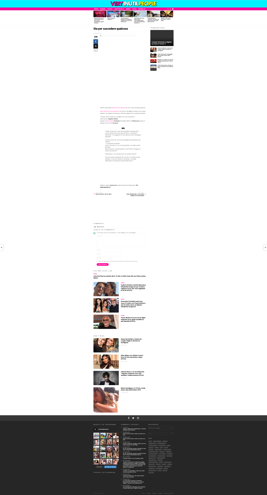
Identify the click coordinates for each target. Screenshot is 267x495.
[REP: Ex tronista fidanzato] (113, 14)
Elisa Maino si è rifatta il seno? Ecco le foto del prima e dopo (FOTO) (132, 357)
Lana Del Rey (152, 458)
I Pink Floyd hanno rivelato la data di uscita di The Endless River (165, 66)
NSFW (161, 462)
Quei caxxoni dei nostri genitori (109, 111)
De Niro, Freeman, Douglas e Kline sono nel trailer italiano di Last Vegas (134, 444)
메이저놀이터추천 (126, 432)
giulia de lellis (159, 449)
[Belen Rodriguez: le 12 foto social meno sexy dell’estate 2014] (106, 400)
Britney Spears (153, 443)
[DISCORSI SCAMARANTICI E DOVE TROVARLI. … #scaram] (116, 462)
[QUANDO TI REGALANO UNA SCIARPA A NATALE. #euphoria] (96, 442)
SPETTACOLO (119, 9)
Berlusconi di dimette (118, 107)
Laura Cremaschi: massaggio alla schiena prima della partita (165, 55)
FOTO (134, 9)
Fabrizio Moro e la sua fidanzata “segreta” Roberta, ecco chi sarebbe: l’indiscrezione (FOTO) (132, 373)
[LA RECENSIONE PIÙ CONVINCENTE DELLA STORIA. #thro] (96, 462)
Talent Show (167, 466)
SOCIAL (110, 9)
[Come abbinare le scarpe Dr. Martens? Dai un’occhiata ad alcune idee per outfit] (153, 14)
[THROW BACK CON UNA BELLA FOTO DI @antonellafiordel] (103, 436)
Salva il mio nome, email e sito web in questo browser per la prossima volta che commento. (118, 261)
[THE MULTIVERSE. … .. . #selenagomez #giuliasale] (109, 455)
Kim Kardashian (153, 455)
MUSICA (95, 273)
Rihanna (170, 464)
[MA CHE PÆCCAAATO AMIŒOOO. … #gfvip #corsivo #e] (109, 442)
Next (173, 17)
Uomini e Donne (153, 470)
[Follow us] (170, 9)
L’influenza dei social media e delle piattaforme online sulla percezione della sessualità (139, 20)
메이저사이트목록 (126, 456)
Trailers (166, 468)
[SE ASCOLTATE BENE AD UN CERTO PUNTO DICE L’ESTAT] (109, 436)
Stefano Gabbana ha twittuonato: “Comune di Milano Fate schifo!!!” (134, 429)
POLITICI (158, 464)
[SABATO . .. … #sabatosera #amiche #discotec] (103, 462)
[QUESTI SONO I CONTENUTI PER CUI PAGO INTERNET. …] (103, 442)
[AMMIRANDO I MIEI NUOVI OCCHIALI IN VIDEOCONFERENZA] (96, 449)
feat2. (169, 445)
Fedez (157, 447)
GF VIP (166, 447)
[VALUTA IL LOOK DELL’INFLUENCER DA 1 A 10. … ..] (96, 455)
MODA (128, 9)
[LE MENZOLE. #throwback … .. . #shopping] (103, 449)
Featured (151, 447)
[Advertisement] (123, 96)
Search (172, 433)
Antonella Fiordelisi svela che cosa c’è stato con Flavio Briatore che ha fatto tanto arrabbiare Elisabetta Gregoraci (133, 303)
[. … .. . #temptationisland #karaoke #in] (109, 449)
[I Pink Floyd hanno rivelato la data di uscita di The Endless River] (153, 68)
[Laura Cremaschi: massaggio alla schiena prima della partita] (153, 56)
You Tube (151, 472)
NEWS (96, 9)
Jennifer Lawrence (153, 453)
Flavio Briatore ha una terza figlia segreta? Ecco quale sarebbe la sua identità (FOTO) (133, 319)
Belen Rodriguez (157, 441)
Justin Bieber (162, 453)
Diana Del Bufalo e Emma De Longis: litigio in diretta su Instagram (131, 340)
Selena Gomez (153, 466)
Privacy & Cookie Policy (169, 493)
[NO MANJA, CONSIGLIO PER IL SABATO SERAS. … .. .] (116, 436)
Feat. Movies (162, 445)
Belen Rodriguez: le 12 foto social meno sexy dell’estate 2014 (133, 389)
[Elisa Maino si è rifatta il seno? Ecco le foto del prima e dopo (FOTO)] (106, 362)
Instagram (162, 451)
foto (162, 447)
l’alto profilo (109, 121)
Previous (94, 17)
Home (143, 493)
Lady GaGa (170, 455)
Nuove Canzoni (168, 462)
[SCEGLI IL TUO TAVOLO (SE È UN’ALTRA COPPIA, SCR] (96, 436)
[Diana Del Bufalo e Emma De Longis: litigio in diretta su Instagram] (106, 345)
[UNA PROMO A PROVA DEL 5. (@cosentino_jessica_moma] (109, 462)
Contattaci (148, 493)
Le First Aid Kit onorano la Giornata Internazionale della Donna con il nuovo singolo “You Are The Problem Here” (133, 482)
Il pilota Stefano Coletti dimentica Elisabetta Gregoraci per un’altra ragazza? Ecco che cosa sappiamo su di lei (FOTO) (133, 287)
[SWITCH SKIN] (173, 9)
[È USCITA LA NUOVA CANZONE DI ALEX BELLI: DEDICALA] (116, 449)
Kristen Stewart (161, 455)
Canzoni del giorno (153, 445)
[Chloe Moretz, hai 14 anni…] (1, 247)
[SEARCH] (168, 9)
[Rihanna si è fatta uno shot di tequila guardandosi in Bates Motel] (153, 61)
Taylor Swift (152, 468)
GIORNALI (151, 449)
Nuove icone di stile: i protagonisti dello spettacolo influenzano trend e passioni (99, 20)
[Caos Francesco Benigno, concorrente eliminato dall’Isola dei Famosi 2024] (126, 14)
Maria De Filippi (153, 460)
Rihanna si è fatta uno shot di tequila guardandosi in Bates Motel (165, 61)
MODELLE (160, 460)
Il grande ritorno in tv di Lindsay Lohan (133, 458)
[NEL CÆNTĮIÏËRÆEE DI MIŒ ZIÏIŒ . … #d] (116, 442)
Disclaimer (154, 493)
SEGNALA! (141, 9)
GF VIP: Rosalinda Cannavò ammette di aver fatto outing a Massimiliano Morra (134, 449)
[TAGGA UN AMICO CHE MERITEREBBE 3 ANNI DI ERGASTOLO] (116, 455)
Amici (151, 441)
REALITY (164, 464)
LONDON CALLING (161, 458)
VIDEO (160, 470)
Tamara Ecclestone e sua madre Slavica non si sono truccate (133, 476)
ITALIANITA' (169, 451)
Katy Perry (170, 453)
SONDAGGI (160, 466)
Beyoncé (165, 441)
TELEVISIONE (159, 468)
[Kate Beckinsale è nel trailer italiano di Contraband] (265, 247)
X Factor (165, 470)
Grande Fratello (167, 449)
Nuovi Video (152, 464)
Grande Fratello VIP (154, 451)
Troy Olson (125, 427)
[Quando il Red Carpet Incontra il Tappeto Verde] (166, 14)
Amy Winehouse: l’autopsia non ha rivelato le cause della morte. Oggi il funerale (134, 487)
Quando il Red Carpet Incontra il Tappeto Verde (166, 19)
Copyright (160, 493)
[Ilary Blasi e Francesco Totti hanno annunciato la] (103, 455)
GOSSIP (102, 9)
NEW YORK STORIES (154, 462)
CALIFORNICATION (161, 443)
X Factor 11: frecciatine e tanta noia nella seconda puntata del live (134, 471)
